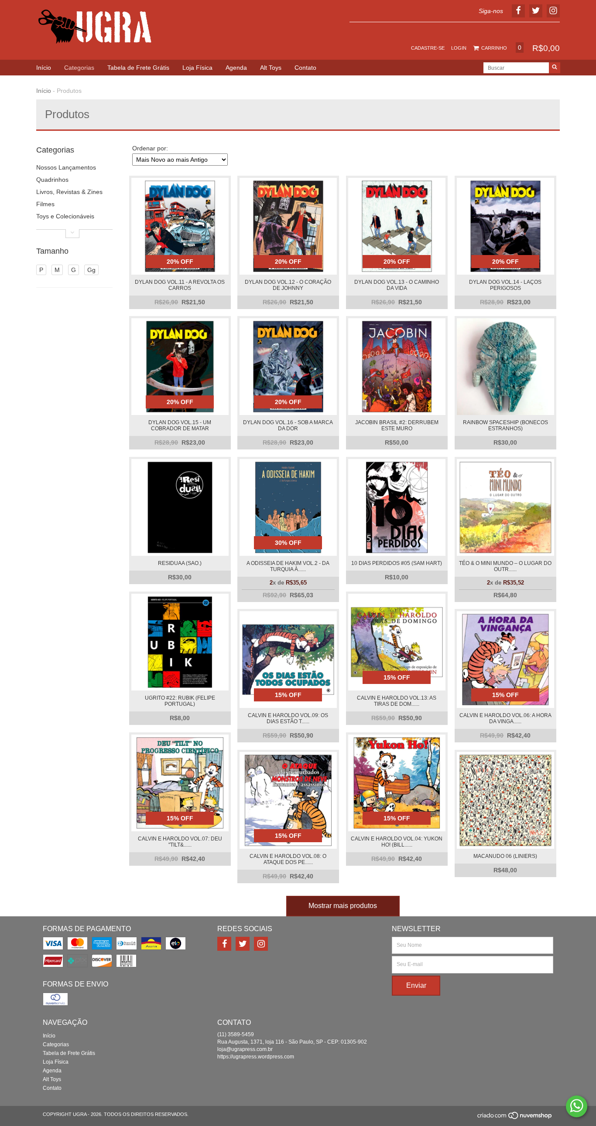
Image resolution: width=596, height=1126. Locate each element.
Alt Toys (270, 67)
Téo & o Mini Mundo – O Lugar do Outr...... (505, 566)
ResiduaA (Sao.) (180, 563)
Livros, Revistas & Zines (69, 191)
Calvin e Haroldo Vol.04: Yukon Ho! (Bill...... (396, 842)
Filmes (45, 204)
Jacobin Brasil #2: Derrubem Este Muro (396, 425)
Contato (305, 67)
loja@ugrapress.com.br (245, 1049)
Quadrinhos (52, 179)
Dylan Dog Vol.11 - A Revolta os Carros (180, 285)
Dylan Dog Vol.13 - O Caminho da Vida (396, 285)
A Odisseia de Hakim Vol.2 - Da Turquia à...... (288, 566)
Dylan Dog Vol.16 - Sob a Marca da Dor (288, 425)
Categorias (79, 67)
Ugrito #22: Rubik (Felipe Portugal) (180, 701)
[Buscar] (554, 67)
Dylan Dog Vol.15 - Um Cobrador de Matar (179, 425)
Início (43, 67)
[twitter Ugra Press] (243, 944)
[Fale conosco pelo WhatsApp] (576, 1106)
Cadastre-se (428, 48)
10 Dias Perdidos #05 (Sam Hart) (396, 563)
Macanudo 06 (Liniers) (505, 856)
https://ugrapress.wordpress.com (255, 1057)
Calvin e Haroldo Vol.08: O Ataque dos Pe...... (288, 859)
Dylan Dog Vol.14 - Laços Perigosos (505, 285)
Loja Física (197, 67)
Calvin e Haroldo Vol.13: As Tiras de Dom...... (396, 701)
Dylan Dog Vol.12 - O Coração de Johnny (288, 285)
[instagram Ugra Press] (261, 944)
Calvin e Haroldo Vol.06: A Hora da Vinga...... (505, 718)
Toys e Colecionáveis (65, 216)
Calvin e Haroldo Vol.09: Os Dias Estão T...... (288, 718)
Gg (91, 269)
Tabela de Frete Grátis (138, 67)
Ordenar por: (150, 148)
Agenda (236, 67)
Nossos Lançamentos (66, 167)
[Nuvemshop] (515, 1117)
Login (458, 48)
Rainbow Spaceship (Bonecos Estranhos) (505, 425)
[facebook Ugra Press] (224, 944)
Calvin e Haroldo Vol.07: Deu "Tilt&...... (180, 842)
